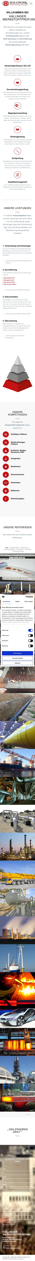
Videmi (4, 1258)
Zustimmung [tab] (6, 601)
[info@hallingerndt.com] (4, 1248)
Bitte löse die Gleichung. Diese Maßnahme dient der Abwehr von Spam (16, 1212)
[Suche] (26, 3)
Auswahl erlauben (17, 658)
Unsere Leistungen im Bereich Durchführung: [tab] (18, 290)
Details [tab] (17, 601)
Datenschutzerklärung (13, 1258)
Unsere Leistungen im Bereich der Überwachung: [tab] (15, 337)
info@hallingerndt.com (13, 1248)
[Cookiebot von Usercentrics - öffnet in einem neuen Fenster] (25, 597)
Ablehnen (17, 663)
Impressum (21, 1258)
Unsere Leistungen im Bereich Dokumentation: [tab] (18, 314)
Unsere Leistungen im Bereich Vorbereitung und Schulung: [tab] (19, 262)
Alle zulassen (17, 653)
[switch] (30, 635)
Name (4, 1169)
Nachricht (5, 1192)
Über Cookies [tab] (29, 601)
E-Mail (5, 1177)
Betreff (5, 1184)
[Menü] (30, 3)
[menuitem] (26, 3)
